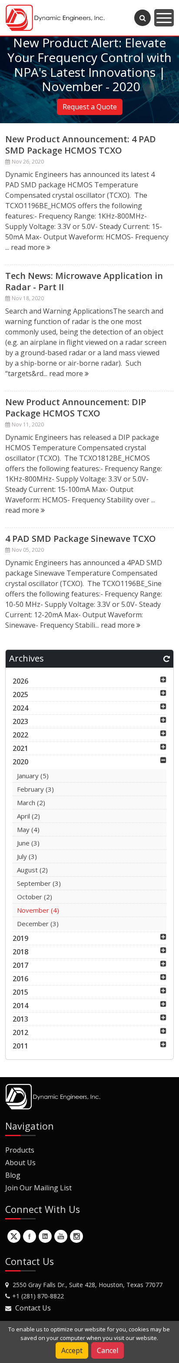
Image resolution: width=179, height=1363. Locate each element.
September (39, 883)
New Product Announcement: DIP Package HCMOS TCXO (75, 407)
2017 (20, 965)
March (31, 802)
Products (19, 1150)
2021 (20, 748)
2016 (20, 978)
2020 (20, 762)
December (38, 923)
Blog (12, 1175)
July (27, 856)
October (34, 896)
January (33, 775)
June (28, 843)
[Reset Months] (166, 658)
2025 (20, 694)
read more (28, 247)
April (28, 816)
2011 (20, 1046)
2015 (20, 992)
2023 (20, 721)
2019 (20, 938)
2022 (20, 735)
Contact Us (33, 1308)
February (35, 789)
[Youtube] (60, 1236)
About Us (20, 1162)
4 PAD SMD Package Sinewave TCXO (80, 538)
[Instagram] (76, 1236)
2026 (20, 681)
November (38, 910)
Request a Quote (90, 107)
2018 (20, 952)
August (32, 869)
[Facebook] (29, 1236)
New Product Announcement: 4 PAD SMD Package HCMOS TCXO (80, 144)
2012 (20, 1032)
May (28, 829)
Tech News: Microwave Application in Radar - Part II (84, 281)
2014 (20, 1005)
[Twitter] (13, 1236)
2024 (20, 708)
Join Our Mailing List (38, 1188)
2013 (20, 1019)
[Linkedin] (45, 1236)
